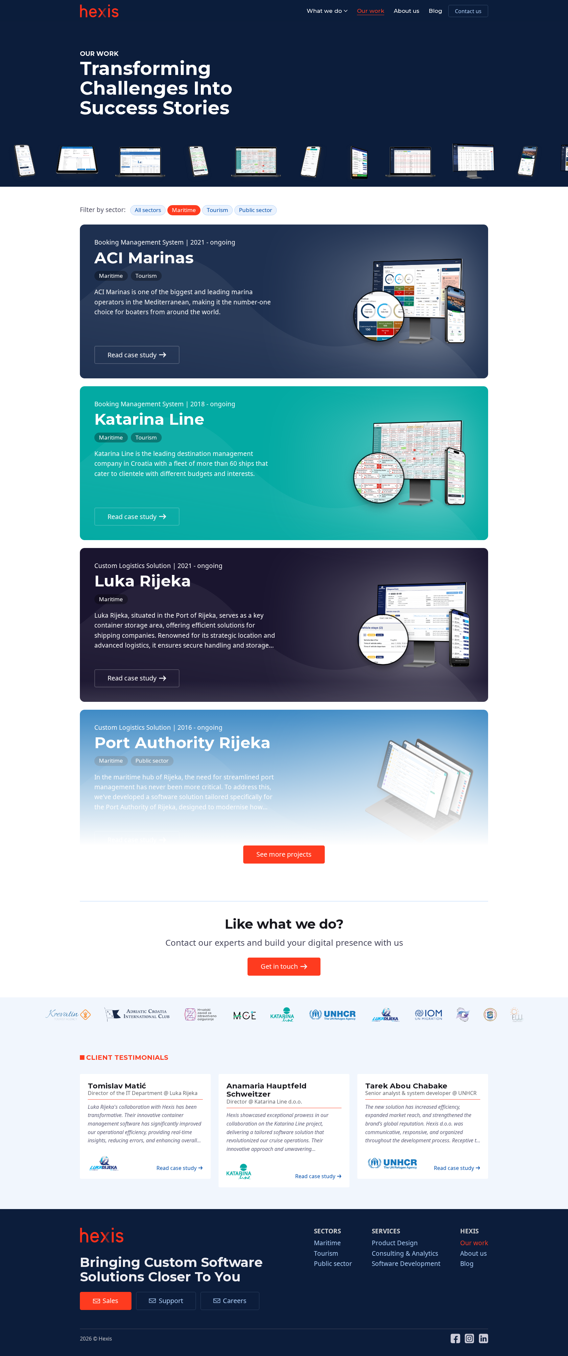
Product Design (395, 1243)
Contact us (468, 11)
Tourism (326, 1253)
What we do (324, 11)
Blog (435, 11)
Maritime (327, 1243)
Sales (110, 1300)
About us (406, 11)
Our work (370, 11)
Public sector (333, 1263)
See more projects (284, 854)
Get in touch (279, 966)
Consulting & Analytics (405, 1253)
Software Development (406, 1263)
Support (171, 1300)
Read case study (131, 354)
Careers (235, 1300)
